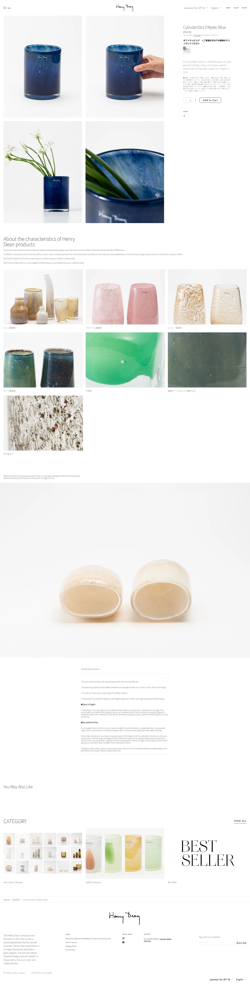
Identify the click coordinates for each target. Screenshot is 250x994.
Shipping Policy (71, 946)
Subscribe (241, 943)
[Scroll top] (245, 989)
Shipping (197, 35)
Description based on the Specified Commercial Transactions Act (88, 939)
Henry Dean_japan (15, 972)
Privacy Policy (70, 950)
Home (6, 899)
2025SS (16, 899)
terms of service (71, 942)
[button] (228, 7)
